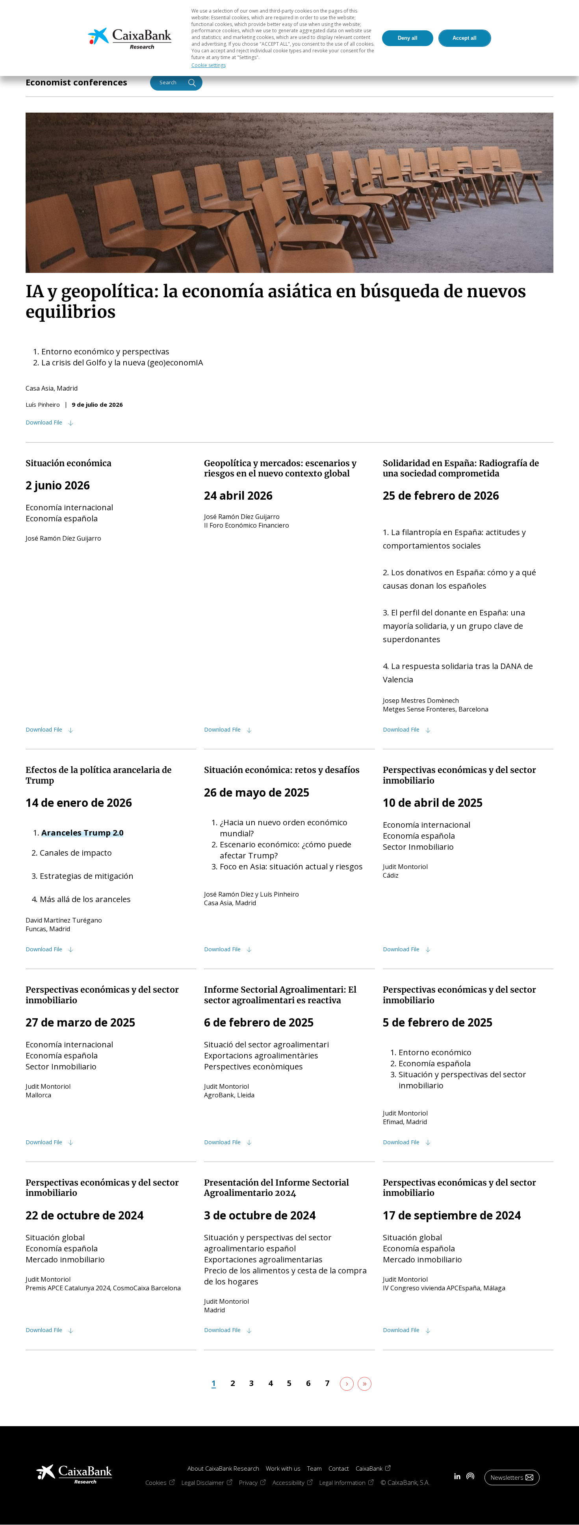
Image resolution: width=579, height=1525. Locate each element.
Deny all (408, 38)
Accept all (465, 38)
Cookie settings (208, 65)
